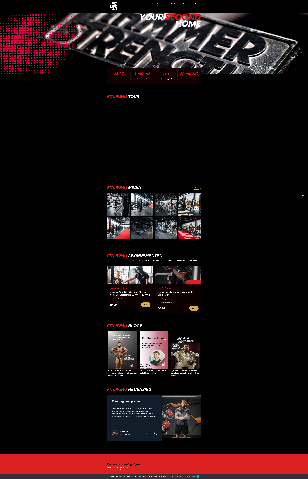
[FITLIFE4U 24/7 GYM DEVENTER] (114, 6)
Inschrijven (175, 4)
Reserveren (187, 4)
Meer (196, 187)
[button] (148, 430)
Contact (198, 4)
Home (141, 4)
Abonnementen (161, 4)
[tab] (138, 261)
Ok (198, 476)
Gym (149, 4)
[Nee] (306, 476)
